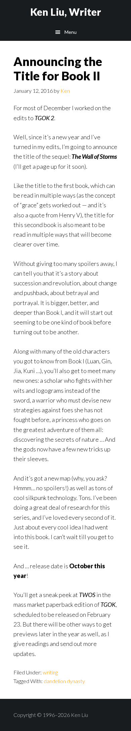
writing (50, 672)
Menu (70, 32)
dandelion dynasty (64, 681)
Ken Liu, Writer (65, 12)
